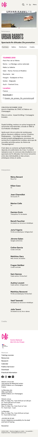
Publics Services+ (7, 367)
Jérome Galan (17, 239)
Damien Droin (17, 212)
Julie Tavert (16, 309)
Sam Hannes (16, 274)
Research (4, 361)
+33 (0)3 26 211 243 (7, 418)
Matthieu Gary (17, 256)
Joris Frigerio (16, 230)
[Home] (4, 4)
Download (5, 370)
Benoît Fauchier (18, 221)
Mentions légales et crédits (17, 431)
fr (27, 4)
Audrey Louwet (17, 283)
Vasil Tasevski (17, 300)
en (30, 4)
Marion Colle (16, 203)
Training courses (7, 355)
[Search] (23, 5)
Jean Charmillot (18, 194)
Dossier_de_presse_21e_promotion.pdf (19, 98)
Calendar (4, 364)
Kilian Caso (16, 186)
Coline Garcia (17, 247)
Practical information (9, 372)
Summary (5, 47)
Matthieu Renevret (19, 292)
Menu (35, 4)
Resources (5, 358)
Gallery (13, 47)
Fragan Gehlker (17, 265)
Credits (32, 47)
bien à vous (23, 432)
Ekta (9, 432)
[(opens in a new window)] (2, 377)
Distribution (23, 47)
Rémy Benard (17, 177)
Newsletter (5, 426)
